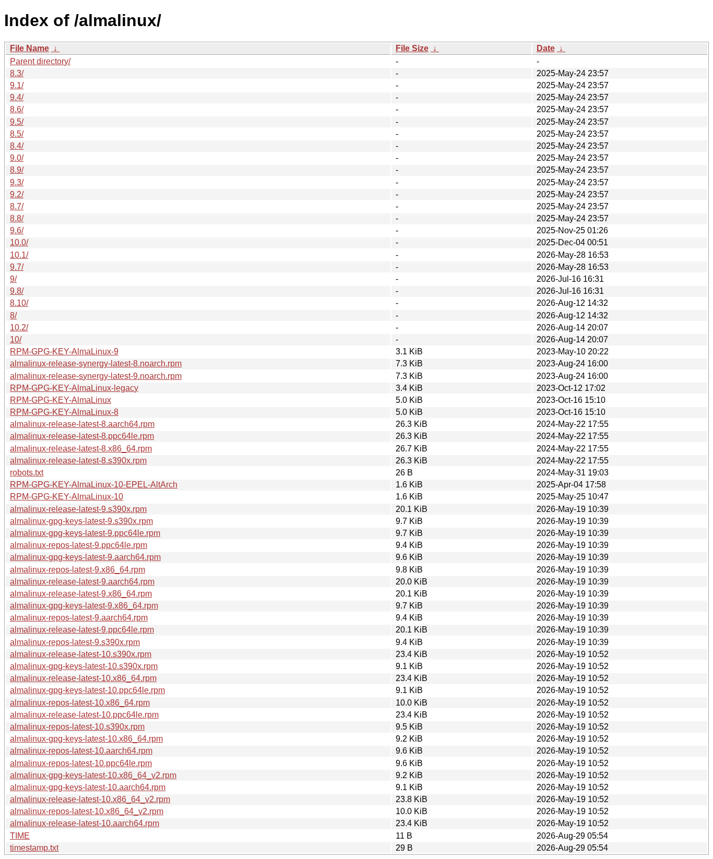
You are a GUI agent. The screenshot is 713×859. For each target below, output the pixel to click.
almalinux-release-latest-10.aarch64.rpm (84, 823)
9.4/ (16, 97)
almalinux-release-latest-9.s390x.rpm (78, 509)
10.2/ (19, 327)
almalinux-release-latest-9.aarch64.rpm (82, 581)
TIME (20, 835)
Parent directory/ (40, 61)
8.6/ (16, 109)
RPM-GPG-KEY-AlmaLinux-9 (64, 351)
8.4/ (16, 145)
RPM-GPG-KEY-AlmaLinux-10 (66, 496)
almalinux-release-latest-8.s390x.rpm (78, 460)
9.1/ (16, 85)
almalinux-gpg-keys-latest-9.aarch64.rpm (85, 557)
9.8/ (16, 291)
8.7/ (16, 206)
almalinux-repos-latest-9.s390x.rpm (75, 642)
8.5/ (16, 133)
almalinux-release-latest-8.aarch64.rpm (82, 424)
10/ (15, 339)
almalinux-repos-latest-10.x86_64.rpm (80, 702)
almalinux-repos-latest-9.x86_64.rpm (77, 569)
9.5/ (16, 121)
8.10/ (19, 303)
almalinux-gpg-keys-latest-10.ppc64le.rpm (87, 690)
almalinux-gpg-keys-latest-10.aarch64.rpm (87, 787)
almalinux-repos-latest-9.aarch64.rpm (79, 617)
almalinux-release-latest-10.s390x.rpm (80, 654)
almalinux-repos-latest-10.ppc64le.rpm (81, 763)
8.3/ (16, 73)
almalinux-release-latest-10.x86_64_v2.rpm (90, 799)
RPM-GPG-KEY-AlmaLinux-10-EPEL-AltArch (93, 484)
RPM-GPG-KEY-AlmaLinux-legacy (74, 388)
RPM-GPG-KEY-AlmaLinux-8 (64, 412)
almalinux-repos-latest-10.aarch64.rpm (81, 750)
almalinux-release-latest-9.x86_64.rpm (81, 593)
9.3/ (16, 182)
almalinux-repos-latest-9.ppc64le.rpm (78, 545)
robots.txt (26, 472)
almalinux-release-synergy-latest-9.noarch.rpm (96, 376)
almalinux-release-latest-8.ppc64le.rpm (82, 436)
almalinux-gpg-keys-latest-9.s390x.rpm (81, 521)
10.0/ (19, 242)
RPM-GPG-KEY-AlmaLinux (60, 400)
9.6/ (16, 230)
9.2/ (16, 194)
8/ (13, 315)
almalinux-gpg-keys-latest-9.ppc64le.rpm (85, 533)
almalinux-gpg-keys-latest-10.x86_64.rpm (86, 738)
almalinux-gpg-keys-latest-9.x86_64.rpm (84, 605)
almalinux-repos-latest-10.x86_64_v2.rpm (86, 811)
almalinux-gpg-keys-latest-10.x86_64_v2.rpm (93, 775)
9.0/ (16, 157)
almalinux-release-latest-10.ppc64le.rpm (84, 714)
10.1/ (19, 254)
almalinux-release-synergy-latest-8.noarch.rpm (96, 363)
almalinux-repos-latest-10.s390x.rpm (77, 726)
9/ (13, 279)
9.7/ (16, 267)
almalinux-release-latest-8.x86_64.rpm (81, 448)
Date (546, 48)
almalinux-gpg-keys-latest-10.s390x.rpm (84, 666)
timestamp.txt (34, 847)
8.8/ (16, 218)
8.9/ (16, 169)
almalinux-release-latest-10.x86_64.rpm (83, 678)
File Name (29, 48)
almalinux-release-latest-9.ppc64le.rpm (82, 629)
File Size (412, 48)
